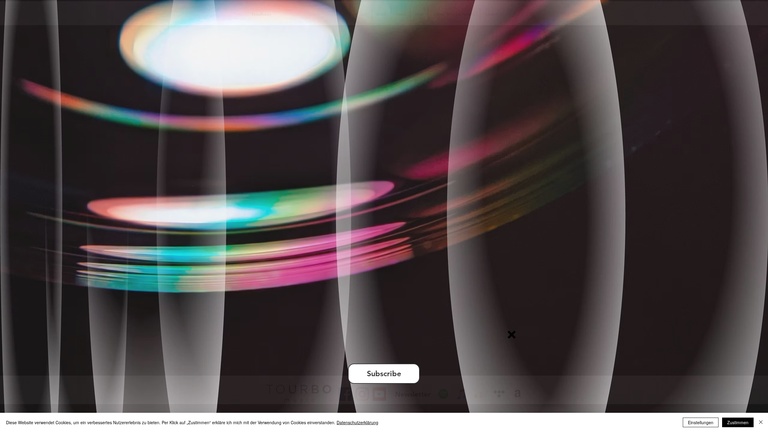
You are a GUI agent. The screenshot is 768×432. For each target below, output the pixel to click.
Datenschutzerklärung (357, 422)
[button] (512, 334)
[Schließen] (760, 422)
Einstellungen (700, 422)
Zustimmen (737, 422)
